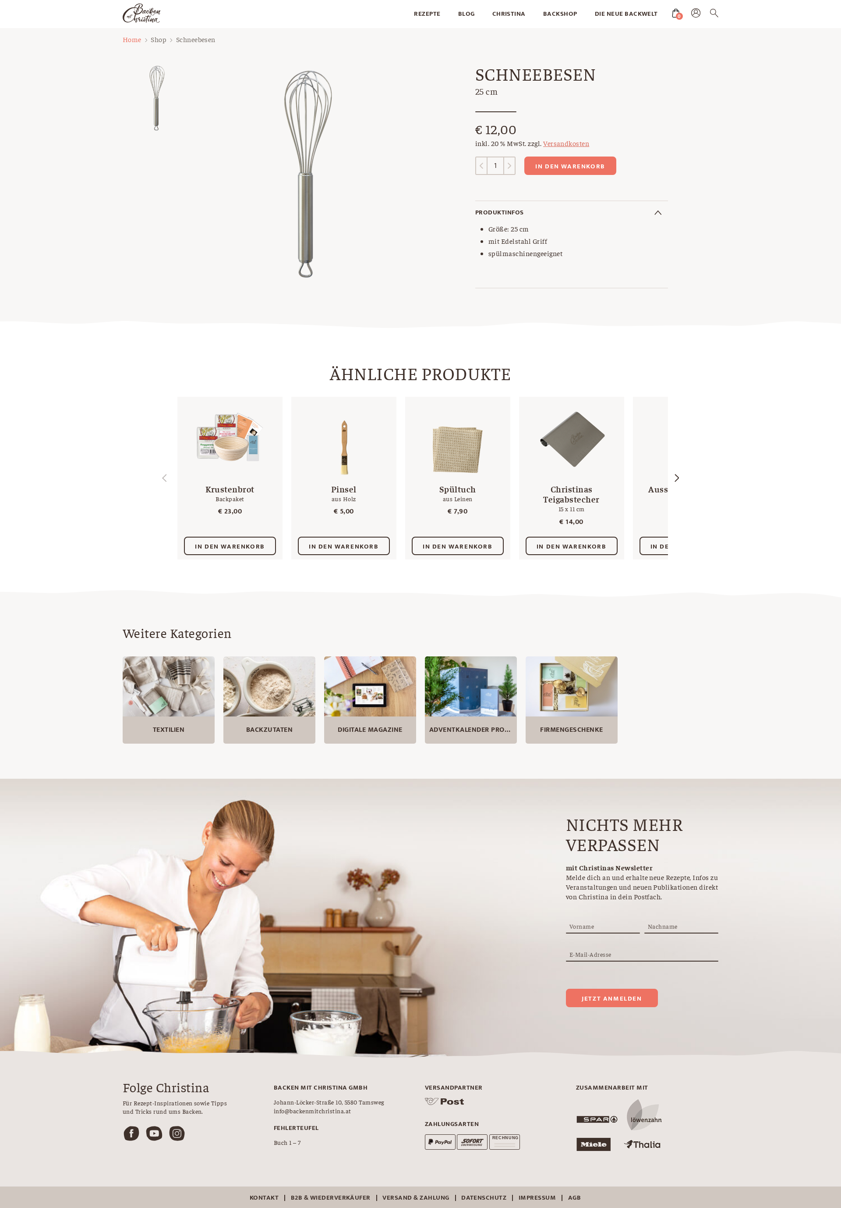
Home (132, 39)
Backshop (560, 13)
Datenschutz (483, 1197)
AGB (574, 1197)
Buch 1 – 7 (287, 1142)
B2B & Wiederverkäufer (331, 1197)
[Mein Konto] (695, 15)
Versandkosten (566, 143)
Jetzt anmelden (612, 998)
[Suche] (714, 14)
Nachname (663, 926)
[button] (677, 478)
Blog (466, 13)
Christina (509, 13)
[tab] (571, 212)
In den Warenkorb (570, 166)
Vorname (581, 926)
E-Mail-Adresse (590, 954)
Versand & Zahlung (415, 1197)
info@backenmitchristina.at (312, 1111)
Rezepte (427, 13)
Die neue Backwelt (626, 13)
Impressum (537, 1197)
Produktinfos (499, 212)
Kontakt (264, 1197)
